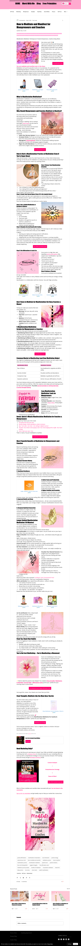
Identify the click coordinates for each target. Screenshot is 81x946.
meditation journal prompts (23, 867)
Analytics (33, 11)
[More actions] (62, 20)
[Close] (79, 944)
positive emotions (53, 862)
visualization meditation (48, 867)
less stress (27, 870)
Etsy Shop (39, 11)
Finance (53, 11)
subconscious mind (21, 860)
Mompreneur (26, 11)
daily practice (20, 870)
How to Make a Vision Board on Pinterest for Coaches (19, 904)
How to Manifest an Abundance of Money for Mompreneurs (60, 904)
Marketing (18, 11)
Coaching (19, 873)
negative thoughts (33, 865)
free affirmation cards (44, 865)
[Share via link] (26, 877)
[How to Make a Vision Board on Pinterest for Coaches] (19, 896)
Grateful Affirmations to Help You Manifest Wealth (39, 904)
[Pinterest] (63, 939)
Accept (75, 944)
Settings (69, 944)
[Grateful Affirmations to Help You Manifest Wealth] (40, 896)
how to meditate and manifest (34, 860)
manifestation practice (22, 862)
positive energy (54, 857)
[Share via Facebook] (17, 877)
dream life (57, 867)
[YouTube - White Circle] (66, 939)
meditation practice (47, 860)
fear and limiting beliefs (22, 865)
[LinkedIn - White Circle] (68, 939)
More (65, 11)
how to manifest (56, 860)
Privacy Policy (50, 944)
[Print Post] (29, 877)
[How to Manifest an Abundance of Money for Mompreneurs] (60, 896)
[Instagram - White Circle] (61, 939)
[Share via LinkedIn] (23, 877)
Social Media (46, 11)
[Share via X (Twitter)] (20, 877)
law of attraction (45, 857)
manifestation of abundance (34, 857)
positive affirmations (21, 857)
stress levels (34, 870)
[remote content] (40, 85)
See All (68, 888)
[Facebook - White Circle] (58, 939)
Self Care (60, 11)
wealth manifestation (43, 870)
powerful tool (45, 862)
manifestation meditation (34, 862)
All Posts (12, 11)
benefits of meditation (36, 867)
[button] (28, 2)
